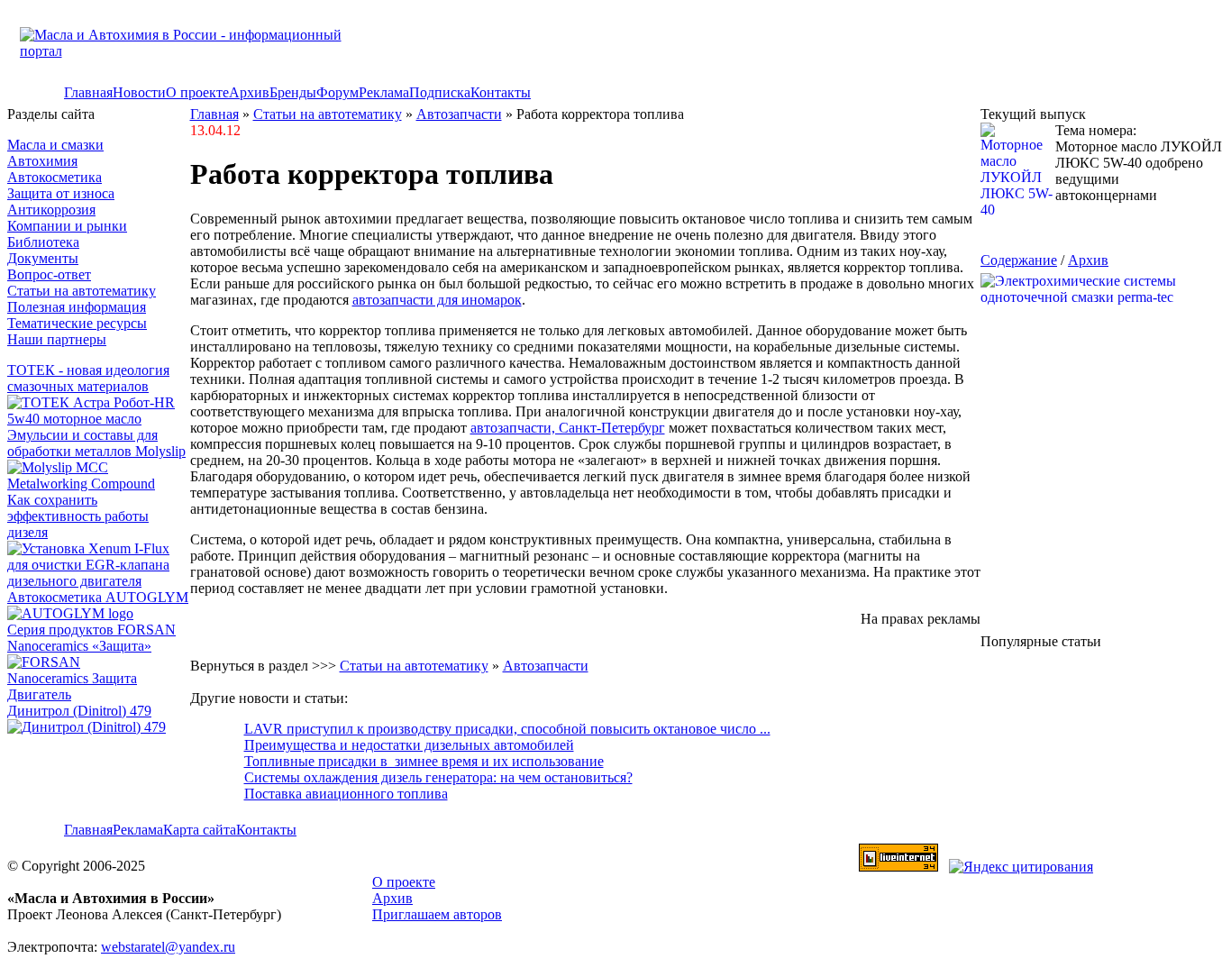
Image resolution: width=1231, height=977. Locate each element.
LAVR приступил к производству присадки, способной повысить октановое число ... (507, 728)
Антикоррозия (51, 209)
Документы (42, 258)
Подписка (439, 92)
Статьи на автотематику (81, 290)
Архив (249, 92)
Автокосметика (54, 177)
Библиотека (43, 242)
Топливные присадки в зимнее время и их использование (424, 761)
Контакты (500, 92)
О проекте (197, 92)
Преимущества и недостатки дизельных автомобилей (409, 745)
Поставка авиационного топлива (346, 793)
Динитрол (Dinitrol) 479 (79, 710)
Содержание (1018, 260)
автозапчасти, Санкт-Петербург (567, 427)
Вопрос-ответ (49, 274)
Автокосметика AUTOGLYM (97, 597)
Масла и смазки (55, 144)
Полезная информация (76, 307)
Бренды (292, 92)
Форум (337, 92)
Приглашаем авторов (437, 914)
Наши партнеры (56, 339)
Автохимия (42, 161)
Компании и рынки (67, 225)
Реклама (384, 92)
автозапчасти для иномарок (437, 299)
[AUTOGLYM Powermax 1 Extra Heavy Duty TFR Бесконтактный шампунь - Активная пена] (70, 613)
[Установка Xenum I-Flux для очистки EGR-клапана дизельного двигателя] (98, 581)
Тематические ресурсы (77, 323)
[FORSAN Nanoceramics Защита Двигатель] (98, 678)
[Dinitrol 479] (91, 727)
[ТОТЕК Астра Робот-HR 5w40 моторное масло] (98, 418)
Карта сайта (199, 829)
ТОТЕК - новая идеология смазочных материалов (88, 378)
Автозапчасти (459, 114)
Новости (139, 92)
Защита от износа (60, 193)
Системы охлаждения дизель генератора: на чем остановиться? (438, 777)
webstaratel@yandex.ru (168, 946)
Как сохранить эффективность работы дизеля (78, 516)
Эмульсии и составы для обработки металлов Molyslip (96, 443)
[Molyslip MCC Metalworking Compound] (98, 483)
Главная (88, 92)
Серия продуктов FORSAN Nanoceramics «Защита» (91, 637)
